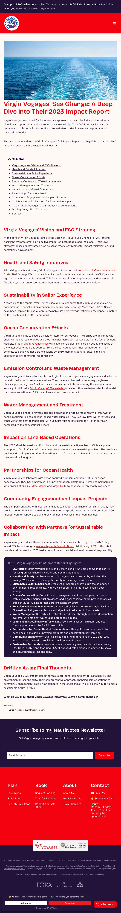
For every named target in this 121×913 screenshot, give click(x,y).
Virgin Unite (59, 486)
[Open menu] (114, 23)
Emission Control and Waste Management (37, 181)
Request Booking (45, 793)
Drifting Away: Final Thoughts (29, 209)
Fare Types (14, 793)
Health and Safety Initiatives (29, 169)
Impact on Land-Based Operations (32, 189)
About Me (69, 793)
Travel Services (72, 804)
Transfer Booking (45, 798)
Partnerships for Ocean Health (30, 193)
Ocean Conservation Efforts (28, 177)
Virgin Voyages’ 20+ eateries (47, 388)
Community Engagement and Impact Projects (39, 197)
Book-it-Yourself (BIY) (45, 805)
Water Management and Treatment (32, 185)
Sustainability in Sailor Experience (32, 173)
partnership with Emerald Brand (55, 546)
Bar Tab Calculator (19, 804)
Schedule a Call (104, 798)
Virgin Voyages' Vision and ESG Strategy (36, 165)
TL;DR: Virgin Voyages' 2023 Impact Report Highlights (44, 205)
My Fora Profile (72, 798)
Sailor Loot (14, 798)
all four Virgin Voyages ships (31, 343)
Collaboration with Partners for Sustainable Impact (42, 201)
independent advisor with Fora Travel (72, 866)
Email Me (100, 793)
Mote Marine (39, 486)
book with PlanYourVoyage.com (35, 8)
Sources (17, 213)
